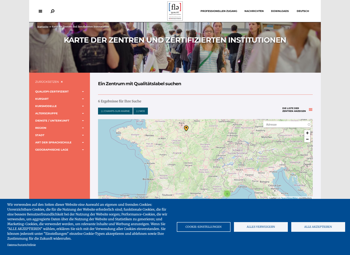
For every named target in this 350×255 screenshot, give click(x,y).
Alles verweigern (261, 227)
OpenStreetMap (289, 198)
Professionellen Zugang (219, 11)
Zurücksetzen (47, 81)
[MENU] (40, 11)
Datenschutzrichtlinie (21, 245)
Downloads (280, 11)
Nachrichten (254, 11)
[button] (186, 128)
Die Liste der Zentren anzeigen (294, 109)
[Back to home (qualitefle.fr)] (175, 19)
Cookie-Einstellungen (204, 227)
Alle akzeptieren (318, 227)
